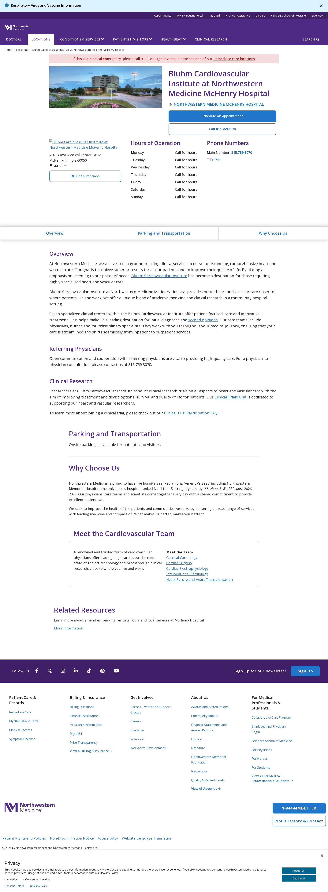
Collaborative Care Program (272, 717)
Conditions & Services (80, 39)
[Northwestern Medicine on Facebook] (37, 671)
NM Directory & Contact (299, 821)
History (196, 739)
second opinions (203, 319)
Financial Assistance (238, 15)
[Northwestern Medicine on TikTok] (89, 671)
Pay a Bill (214, 15)
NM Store (198, 748)
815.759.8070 (241, 152)
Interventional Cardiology (187, 574)
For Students (261, 767)
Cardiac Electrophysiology (187, 568)
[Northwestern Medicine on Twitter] (49, 671)
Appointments (162, 15)
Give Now (317, 15)
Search (309, 39)
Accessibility (108, 838)
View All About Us (205, 788)
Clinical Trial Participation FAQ (191, 413)
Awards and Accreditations (210, 707)
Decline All (299, 878)
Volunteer (137, 739)
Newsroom (199, 771)
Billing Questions (82, 707)
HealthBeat (171, 39)
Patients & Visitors (130, 39)
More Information (68, 628)
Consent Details (14, 885)
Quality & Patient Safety (208, 780)
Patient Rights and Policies (24, 838)
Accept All (299, 870)
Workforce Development (148, 748)
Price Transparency (84, 742)
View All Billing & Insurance (91, 751)
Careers (260, 15)
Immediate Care (20, 712)
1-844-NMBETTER (299, 808)
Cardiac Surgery (179, 563)
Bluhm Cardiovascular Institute (159, 275)
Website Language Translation (147, 838)
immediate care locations (234, 58)
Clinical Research (211, 39)
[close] (321, 6)
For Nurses (260, 758)
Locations (41, 39)
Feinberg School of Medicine (288, 15)
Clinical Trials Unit (230, 397)
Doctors (14, 39)
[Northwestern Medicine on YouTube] (116, 671)
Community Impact (204, 716)
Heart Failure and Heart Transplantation (199, 579)
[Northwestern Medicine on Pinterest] (102, 671)
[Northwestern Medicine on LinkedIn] (76, 671)
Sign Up (305, 671)
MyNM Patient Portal (190, 15)
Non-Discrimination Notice (72, 838)
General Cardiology (181, 557)
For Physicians (262, 750)
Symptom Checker (22, 739)
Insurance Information (86, 725)
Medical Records (20, 730)
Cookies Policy (38, 885)
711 (218, 159)
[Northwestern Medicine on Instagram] (62, 671)
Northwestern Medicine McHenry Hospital (219, 104)
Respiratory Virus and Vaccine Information (46, 5)
